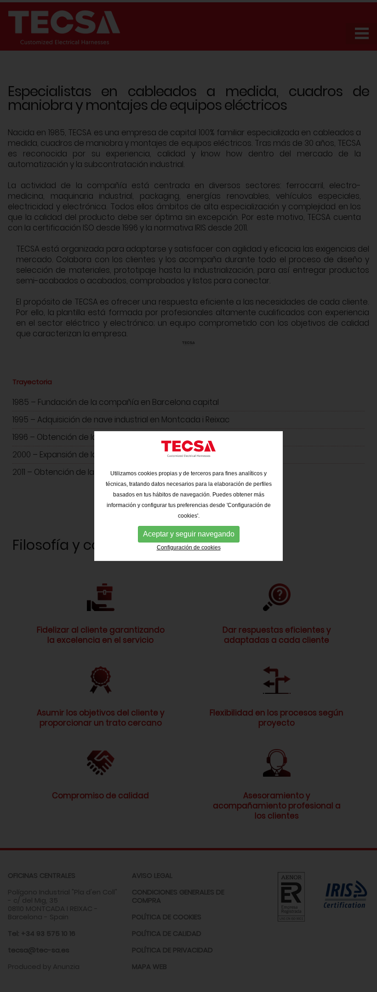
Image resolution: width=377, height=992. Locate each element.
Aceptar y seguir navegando (188, 534)
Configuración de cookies (189, 548)
